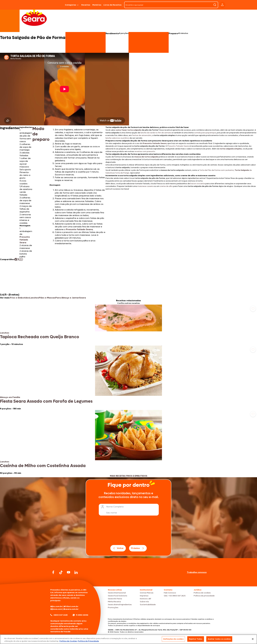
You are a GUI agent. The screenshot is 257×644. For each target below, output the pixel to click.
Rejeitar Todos (195, 639)
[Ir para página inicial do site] (128, 581)
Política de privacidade (204, 595)
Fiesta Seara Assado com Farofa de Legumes (46, 401)
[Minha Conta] (222, 5)
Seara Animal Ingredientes (120, 604)
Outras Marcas (146, 592)
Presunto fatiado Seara (25, 239)
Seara (82, 297)
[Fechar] (253, 639)
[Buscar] (215, 5)
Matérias (96, 5)
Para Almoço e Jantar (67, 297)
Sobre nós (144, 601)
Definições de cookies (173, 639)
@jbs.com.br (56, 606)
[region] (128, 639)
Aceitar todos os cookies (219, 639)
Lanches (34, 297)
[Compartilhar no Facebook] (15, 259)
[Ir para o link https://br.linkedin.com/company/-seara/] (76, 572)
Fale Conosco (170, 592)
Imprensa (144, 595)
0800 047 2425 (61, 615)
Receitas (85, 5)
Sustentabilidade (148, 604)
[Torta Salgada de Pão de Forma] (57, 5)
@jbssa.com (56, 609)
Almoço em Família (10, 397)
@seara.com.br (70, 609)
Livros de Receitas (112, 5)
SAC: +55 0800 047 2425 (175, 595)
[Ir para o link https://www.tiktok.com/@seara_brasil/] (61, 572)
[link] (128, 325)
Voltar (120, 548)
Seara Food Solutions (117, 595)
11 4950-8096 (82, 615)
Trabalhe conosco (197, 572)
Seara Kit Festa (115, 598)
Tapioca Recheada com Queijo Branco (39, 337)
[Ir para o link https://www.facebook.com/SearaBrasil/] (53, 572)
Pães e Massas (47, 297)
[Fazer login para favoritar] (253, 308)
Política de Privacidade (88, 641)
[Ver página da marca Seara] (34, 17)
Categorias (70, 5)
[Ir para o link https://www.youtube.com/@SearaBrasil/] (68, 572)
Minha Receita (114, 601)
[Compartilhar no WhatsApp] (21, 259)
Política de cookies (202, 592)
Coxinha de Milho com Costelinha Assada (43, 466)
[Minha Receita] (39, 5)
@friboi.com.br (71, 606)
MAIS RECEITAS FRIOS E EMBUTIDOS (128, 475)
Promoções (113, 607)
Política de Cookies (68, 641)
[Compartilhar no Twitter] (18, 259)
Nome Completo (115, 506)
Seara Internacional (117, 592)
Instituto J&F (145, 598)
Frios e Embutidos (20, 297)
